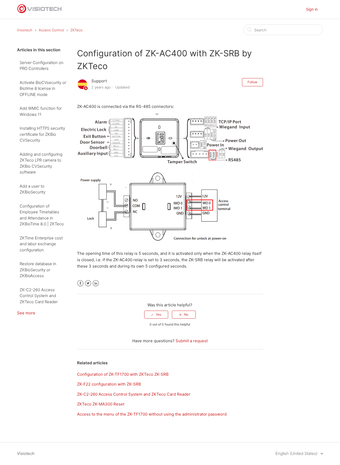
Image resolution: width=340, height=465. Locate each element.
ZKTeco (76, 30)
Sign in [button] (312, 9)
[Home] (39, 12)
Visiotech (24, 30)
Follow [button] (252, 82)
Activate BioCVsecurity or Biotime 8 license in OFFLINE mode (43, 88)
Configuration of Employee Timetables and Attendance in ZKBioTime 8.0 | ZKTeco (42, 215)
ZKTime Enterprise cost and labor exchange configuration (41, 243)
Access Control (51, 30)
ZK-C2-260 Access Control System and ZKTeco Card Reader (39, 295)
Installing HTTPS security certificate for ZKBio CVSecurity (42, 134)
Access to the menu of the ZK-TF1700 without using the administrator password (152, 414)
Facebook (80, 283)
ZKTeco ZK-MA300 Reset (100, 404)
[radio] (156, 315)
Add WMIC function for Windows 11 (41, 111)
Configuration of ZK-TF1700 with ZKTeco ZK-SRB (123, 374)
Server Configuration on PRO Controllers (41, 65)
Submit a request (192, 340)
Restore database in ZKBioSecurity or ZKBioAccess (38, 269)
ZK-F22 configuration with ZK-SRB (109, 384)
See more (26, 312)
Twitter (88, 283)
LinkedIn (95, 283)
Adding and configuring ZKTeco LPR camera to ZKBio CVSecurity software (41, 163)
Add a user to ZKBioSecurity (32, 189)
